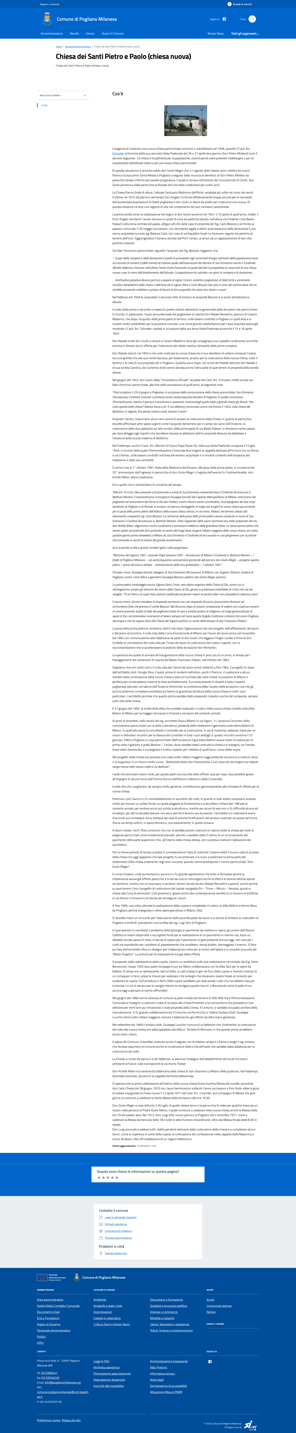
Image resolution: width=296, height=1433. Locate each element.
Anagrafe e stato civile (108, 1305)
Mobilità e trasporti (162, 1318)
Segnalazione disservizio (109, 1379)
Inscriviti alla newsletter (109, 1386)
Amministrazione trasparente (169, 1361)
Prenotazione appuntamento (112, 1373)
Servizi (90, 33)
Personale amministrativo (53, 1330)
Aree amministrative (50, 1299)
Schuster (118, 153)
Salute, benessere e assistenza (169, 1324)
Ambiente (100, 1299)
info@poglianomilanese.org (63, 1382)
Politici (41, 1336)
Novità (74, 33)
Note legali (157, 1379)
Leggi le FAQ (101, 1361)
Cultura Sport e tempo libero (112, 1324)
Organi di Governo (48, 1324)
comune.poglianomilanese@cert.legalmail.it (62, 1394)
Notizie (211, 1312)
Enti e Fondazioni (48, 1318)
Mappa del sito (71, 1420)
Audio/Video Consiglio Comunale (58, 1305)
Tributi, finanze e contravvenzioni (171, 1330)
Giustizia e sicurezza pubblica (168, 1305)
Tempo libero (215, 33)
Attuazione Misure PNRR (166, 1392)
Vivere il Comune (113, 33)
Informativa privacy (162, 1373)
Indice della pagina (49, 95)
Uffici (40, 1342)
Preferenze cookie (48, 1420)
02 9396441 (49, 1373)
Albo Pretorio (158, 1367)
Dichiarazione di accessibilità (168, 1386)
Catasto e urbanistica (107, 1318)
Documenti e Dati (48, 1312)
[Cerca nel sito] (252, 19)
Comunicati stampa (219, 1305)
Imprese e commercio (164, 1312)
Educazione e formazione (166, 1299)
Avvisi (210, 1299)
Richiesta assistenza (107, 1367)
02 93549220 (50, 1377)
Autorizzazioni (103, 1312)
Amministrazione (52, 33)
